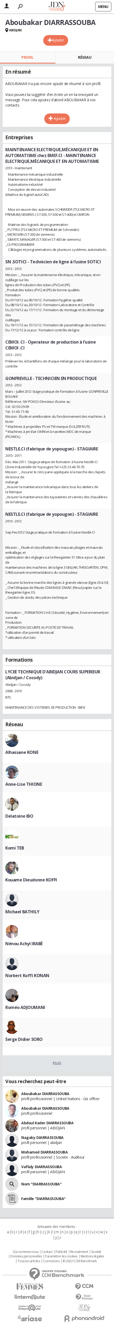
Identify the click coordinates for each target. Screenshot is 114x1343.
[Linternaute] (30, 1297)
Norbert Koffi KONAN (27, 975)
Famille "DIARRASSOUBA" (43, 1198)
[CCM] (84, 1286)
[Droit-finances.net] (84, 1297)
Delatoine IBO (19, 816)
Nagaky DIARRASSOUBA (42, 1137)
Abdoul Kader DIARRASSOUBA (47, 1122)
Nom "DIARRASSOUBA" (41, 1183)
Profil (27, 57)
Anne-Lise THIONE (23, 784)
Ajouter (58, 40)
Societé (96, 1252)
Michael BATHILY (22, 912)
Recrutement (79, 1252)
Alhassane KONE (21, 752)
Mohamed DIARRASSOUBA (44, 1152)
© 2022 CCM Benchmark (80, 1261)
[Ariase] (30, 1318)
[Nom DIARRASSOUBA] (12, 1184)
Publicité (61, 1252)
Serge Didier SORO (24, 1039)
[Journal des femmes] (30, 1286)
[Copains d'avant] (30, 1307)
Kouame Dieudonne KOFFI (31, 880)
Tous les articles (28, 1261)
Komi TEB (14, 848)
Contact (46, 1252)
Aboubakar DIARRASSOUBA (45, 1093)
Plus (57, 1063)
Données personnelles (26, 1256)
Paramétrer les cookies (61, 1256)
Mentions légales (92, 1256)
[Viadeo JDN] (84, 1307)
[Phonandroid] (84, 1318)
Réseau (84, 57)
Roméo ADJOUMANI (25, 1007)
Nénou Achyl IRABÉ (24, 944)
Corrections (51, 1261)
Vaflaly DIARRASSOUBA (41, 1166)
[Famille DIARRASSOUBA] (12, 1198)
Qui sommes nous (25, 1252)
